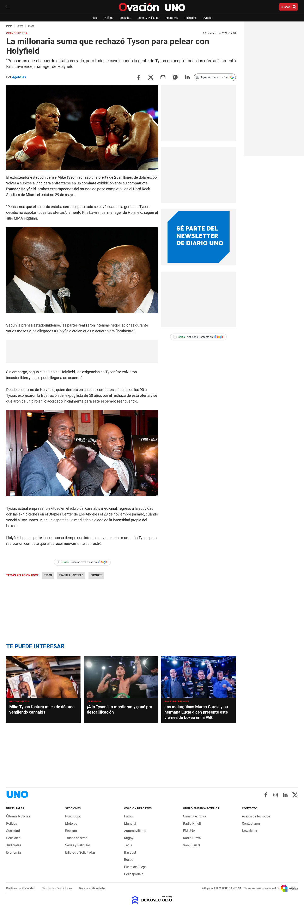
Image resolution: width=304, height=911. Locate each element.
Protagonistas (19, 701)
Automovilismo (135, 831)
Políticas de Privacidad (21, 888)
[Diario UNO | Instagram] (275, 794)
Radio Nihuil (192, 823)
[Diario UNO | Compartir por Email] (162, 77)
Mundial (130, 823)
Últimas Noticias (18, 816)
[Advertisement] (82, 351)
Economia (171, 17)
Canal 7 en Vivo (194, 816)
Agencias (19, 77)
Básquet (130, 852)
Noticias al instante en (193, 337)
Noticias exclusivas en (77, 562)
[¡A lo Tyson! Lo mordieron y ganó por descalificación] (121, 677)
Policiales (190, 17)
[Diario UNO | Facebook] (266, 794)
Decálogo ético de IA (92, 888)
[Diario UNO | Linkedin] (285, 794)
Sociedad (125, 17)
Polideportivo (133, 874)
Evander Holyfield (71, 575)
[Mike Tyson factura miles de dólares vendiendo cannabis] (43, 677)
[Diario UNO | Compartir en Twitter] (150, 77)
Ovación (208, 17)
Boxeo (128, 860)
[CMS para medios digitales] (152, 900)
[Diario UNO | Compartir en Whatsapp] (175, 77)
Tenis (128, 845)
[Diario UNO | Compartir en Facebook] (138, 77)
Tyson (48, 575)
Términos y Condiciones (57, 888)
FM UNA (189, 831)
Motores (71, 823)
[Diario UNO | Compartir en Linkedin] (187, 77)
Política (108, 17)
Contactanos (251, 823)
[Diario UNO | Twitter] (295, 794)
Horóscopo (73, 816)
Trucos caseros (76, 838)
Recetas (71, 831)
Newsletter (249, 831)
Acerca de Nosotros (256, 816)
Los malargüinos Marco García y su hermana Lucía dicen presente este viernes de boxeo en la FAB (196, 712)
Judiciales (13, 845)
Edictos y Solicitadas (80, 852)
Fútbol (128, 816)
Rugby (128, 838)
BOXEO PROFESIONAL (177, 701)
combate (96, 575)
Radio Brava (192, 838)
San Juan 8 (191, 845)
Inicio (94, 17)
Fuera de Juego (135, 867)
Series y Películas (148, 17)
